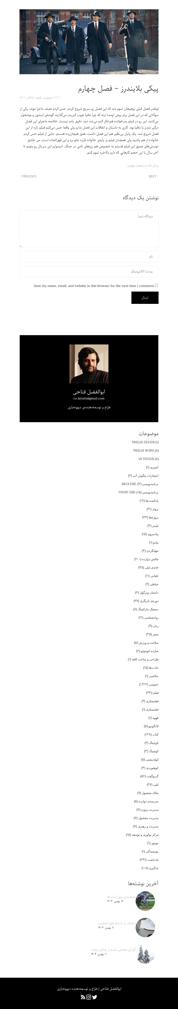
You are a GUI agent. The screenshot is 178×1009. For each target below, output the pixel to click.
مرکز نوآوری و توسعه (145, 834)
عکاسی (154, 676)
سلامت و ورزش (149, 642)
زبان (156, 625)
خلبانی (154, 575)
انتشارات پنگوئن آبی (146, 475)
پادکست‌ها (152, 500)
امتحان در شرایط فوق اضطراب (117, 923)
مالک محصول (150, 792)
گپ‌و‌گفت (153, 776)
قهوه (156, 717)
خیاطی (154, 584)
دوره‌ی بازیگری (149, 600)
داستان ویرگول (149, 592)
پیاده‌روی (153, 534)
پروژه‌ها (154, 517)
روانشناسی (151, 617)
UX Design (146, 458)
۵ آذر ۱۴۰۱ (26, 97)
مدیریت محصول (148, 818)
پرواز (155, 509)
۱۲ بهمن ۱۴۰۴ (115, 901)
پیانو (156, 542)
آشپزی (154, 467)
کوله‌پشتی (152, 759)
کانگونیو (154, 726)
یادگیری (154, 868)
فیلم (38, 97)
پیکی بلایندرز (151, 165)
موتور (155, 843)
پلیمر (155, 525)
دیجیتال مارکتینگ (148, 609)
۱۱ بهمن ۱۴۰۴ (106, 927)
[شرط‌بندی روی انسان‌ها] (145, 901)
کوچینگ (154, 742)
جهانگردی (152, 550)
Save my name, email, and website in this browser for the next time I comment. (93, 286)
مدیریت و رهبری (148, 826)
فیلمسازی (152, 701)
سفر (156, 634)
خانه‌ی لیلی (152, 567)
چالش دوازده (150, 559)
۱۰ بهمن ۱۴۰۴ (99, 954)
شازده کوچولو (150, 651)
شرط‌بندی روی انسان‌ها (121, 897)
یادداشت (153, 859)
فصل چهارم (134, 165)
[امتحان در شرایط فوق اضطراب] (145, 927)
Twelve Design (143, 442)
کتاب (156, 734)
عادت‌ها (154, 667)
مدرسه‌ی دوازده (149, 801)
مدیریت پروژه (150, 809)
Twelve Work (143, 450)
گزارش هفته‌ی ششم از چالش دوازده (113, 949)
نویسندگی (152, 851)
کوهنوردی (152, 767)
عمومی (47, 97)
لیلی (156, 784)
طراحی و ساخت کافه (145, 659)
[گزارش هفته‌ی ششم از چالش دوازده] (145, 954)
